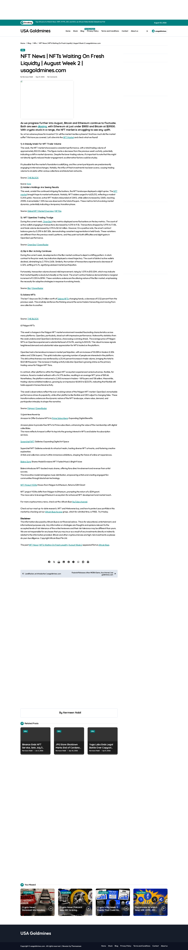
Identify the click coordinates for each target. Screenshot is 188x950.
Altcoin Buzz (104, 544)
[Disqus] (69, 789)
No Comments (52, 77)
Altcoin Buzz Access (53, 511)
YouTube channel (79, 501)
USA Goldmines (35, 30)
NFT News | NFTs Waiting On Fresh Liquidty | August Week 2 (55, 544)
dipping (42, 126)
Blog (83, 30)
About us (134, 31)
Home (68, 31)
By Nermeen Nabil (26, 77)
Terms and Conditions (110, 31)
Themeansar (76, 946)
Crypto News (28, 892)
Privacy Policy (92, 31)
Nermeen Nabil (72, 712)
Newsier (65, 946)
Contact (125, 31)
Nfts (22, 50)
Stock (75, 31)
